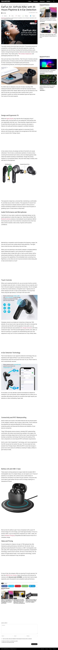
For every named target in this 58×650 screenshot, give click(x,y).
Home (2, 4)
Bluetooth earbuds (6, 219)
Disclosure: (3, 17)
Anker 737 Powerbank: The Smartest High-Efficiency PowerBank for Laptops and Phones (7, 601)
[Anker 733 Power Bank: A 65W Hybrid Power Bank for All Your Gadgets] (31, 595)
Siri (21, 327)
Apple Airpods (10, 118)
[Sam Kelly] (2, 13)
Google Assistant (27, 327)
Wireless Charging (9, 535)
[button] (53, 1)
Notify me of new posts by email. (8, 642)
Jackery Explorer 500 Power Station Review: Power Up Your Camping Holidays (47, 87)
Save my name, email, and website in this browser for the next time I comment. (17, 638)
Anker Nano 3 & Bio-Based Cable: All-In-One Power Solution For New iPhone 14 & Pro (48, 36)
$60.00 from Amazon (11, 575)
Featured (5, 583)
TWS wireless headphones (25, 53)
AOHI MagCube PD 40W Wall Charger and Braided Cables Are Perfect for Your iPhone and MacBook (19, 601)
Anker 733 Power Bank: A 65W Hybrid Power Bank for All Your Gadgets (31, 601)
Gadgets (5, 4)
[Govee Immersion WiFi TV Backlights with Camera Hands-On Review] (48, 64)
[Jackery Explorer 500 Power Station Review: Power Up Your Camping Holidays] (48, 80)
